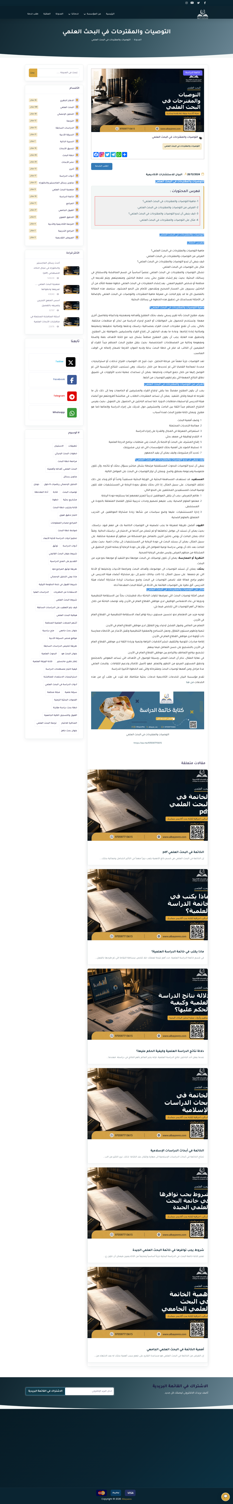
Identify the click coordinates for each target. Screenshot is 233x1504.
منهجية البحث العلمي (63, 190)
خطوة (55, 500)
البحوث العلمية (49, 654)
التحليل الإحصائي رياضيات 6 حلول (60, 484)
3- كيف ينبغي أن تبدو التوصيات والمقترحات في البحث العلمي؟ (163, 213)
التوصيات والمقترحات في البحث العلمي (182, 146)
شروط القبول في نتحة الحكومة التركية (58, 584)
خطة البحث (68, 155)
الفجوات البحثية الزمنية (65, 700)
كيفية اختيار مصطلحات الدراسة (61, 669)
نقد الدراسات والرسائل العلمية (107, 1475)
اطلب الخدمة (101, 166)
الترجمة (70, 121)
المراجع (70, 203)
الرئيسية (110, 14)
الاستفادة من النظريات (65, 592)
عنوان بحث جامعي (68, 631)
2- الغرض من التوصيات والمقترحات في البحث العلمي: (167, 207)
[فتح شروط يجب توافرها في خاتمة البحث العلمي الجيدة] (147, 1205)
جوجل (36, 484)
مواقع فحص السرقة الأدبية (63, 638)
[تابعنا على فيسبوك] (205, 3)
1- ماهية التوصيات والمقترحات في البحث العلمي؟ (170, 201)
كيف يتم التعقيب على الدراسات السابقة (57, 607)
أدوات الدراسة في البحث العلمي (61, 684)
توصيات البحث (69, 492)
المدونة (59, 14)
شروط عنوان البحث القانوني (63, 554)
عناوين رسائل (70, 477)
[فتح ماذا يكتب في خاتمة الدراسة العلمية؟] (147, 906)
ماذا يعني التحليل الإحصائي (63, 577)
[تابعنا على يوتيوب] (193, 3)
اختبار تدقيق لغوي (68, 515)
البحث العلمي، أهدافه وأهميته (62, 469)
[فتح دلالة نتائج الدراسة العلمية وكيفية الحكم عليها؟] (147, 1006)
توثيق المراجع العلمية (111, 1481)
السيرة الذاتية (67, 142)
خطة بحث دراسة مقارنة (65, 708)
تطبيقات (72, 446)
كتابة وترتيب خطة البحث (65, 508)
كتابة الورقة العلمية (42, 661)
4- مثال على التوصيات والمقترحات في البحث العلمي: (168, 220)
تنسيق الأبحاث (66, 149)
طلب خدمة (32, 14)
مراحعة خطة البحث (67, 461)
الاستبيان (59, 446)
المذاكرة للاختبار (69, 723)
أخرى (71, 169)
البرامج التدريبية (66, 231)
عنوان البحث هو (69, 654)
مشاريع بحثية (70, 500)
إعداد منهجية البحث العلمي (150, 1457)
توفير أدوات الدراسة (154, 1469)
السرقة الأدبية (67, 135)
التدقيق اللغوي (66, 217)
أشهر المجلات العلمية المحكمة (61, 623)
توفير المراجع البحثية (112, 1452)
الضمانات (55, 1440)
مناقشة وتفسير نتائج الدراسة (107, 1440)
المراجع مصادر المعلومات (64, 523)
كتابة (55, 492)
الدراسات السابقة (65, 128)
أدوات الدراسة (67, 176)
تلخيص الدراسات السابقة (109, 1434)
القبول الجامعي (66, 210)
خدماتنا (75, 14)
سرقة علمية (71, 692)
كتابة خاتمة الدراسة (112, 1445)
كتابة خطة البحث (155, 1445)
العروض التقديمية (64, 238)
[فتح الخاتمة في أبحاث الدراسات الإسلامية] (147, 1105)
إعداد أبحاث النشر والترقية (109, 1457)
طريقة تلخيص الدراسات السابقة (60, 646)
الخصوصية (54, 1445)
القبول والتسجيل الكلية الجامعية (60, 715)
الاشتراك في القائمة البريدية (45, 1391)
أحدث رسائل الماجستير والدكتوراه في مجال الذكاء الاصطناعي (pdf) (47, 268)
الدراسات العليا (41, 592)
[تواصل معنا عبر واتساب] (205, 1473)
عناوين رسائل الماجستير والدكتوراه (56, 183)
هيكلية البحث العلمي (66, 615)
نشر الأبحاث (67, 162)
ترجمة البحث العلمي (46, 723)
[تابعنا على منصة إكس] (199, 3)
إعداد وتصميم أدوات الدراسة (149, 1463)
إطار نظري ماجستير (67, 661)
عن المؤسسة (94, 14)
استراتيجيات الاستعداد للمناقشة (60, 677)
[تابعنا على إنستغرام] (187, 3)
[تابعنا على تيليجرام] (188, 1464)
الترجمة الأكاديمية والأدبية (61, 224)
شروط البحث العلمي (66, 600)
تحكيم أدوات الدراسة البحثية (149, 1475)
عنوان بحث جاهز (69, 731)
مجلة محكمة (53, 692)
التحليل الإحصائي (65, 114)
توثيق (55, 546)
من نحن (56, 1434)
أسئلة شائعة (53, 1452)
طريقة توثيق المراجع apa (64, 569)
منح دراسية (48, 631)
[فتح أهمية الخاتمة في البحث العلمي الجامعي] (147, 1304)
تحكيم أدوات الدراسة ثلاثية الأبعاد (60, 538)
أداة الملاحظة (41, 492)
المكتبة (47, 14)
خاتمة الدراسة (67, 197)
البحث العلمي (67, 107)
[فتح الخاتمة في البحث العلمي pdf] (147, 807)
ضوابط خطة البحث (67, 531)
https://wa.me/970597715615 (148, 743)
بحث (32, 73)
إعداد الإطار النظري (154, 1452)
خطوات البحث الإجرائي (66, 454)
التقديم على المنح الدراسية (63, 561)
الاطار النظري (67, 100)
